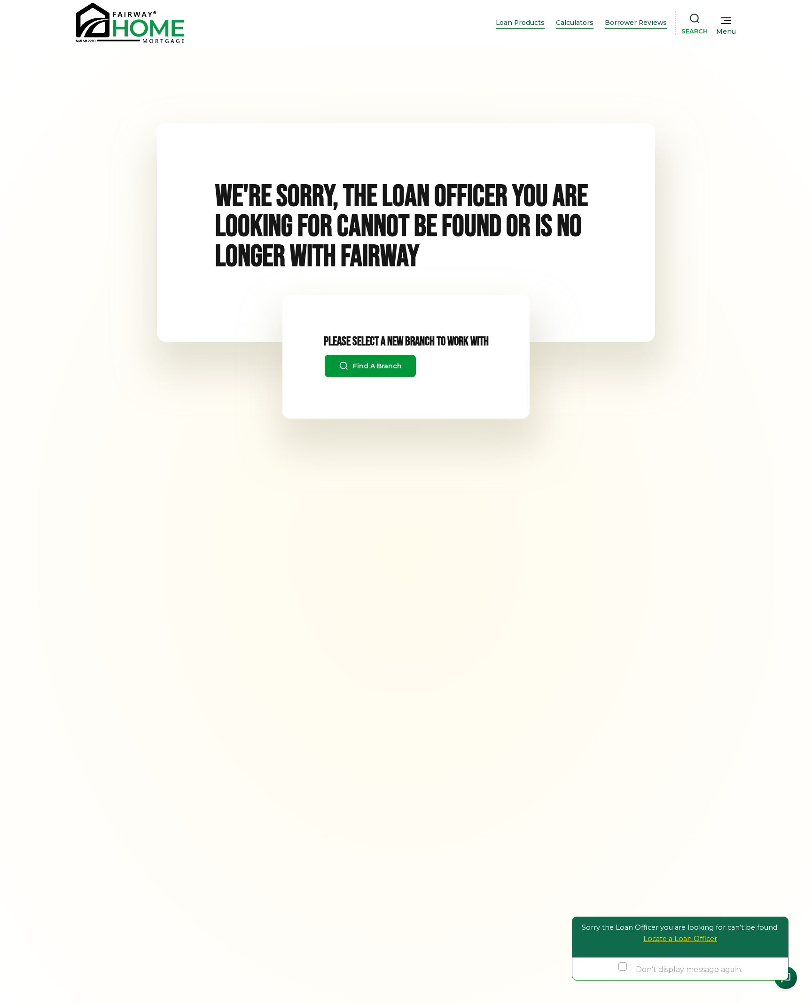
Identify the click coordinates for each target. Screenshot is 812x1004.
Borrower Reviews (636, 22)
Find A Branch (376, 366)
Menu (726, 31)
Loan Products (520, 22)
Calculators (574, 22)
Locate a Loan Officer (680, 938)
